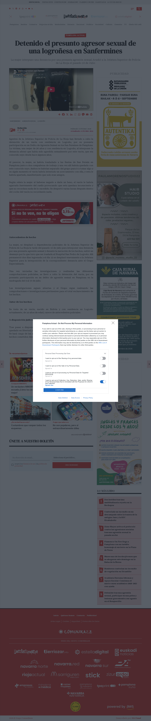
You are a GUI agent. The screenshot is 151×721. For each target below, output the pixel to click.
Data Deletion (63, 398)
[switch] (103, 358)
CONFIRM (59, 390)
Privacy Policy (88, 398)
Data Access (75, 398)
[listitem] (75, 353)
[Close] (114, 323)
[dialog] (75, 360)
